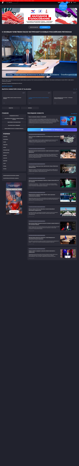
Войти (74, 2)
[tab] (34, 27)
